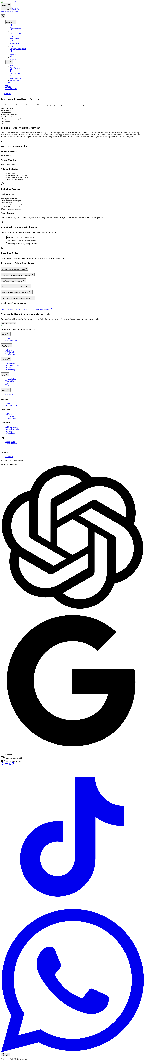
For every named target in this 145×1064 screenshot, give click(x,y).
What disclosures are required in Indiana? (15, 293)
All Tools (8, 350)
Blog (19, 9)
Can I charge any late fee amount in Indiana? (16, 298)
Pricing (14, 9)
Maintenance (14, 44)
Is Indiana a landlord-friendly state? (13, 269)
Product (4, 334)
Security (8, 383)
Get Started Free (12, 11)
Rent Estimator (10, 354)
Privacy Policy (10, 379)
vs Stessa (8, 368)
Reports (13, 54)
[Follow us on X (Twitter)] (10, 764)
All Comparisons (11, 363)
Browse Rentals (15, 79)
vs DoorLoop (10, 370)
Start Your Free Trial (8, 323)
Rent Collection (15, 33)
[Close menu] (3, 16)
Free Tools (5, 9)
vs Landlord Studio (12, 365)
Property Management (18, 49)
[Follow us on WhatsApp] (72, 1051)
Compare (5, 359)
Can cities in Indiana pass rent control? (14, 287)
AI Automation (15, 28)
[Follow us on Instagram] (13, 764)
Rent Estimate (15, 73)
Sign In (3, 11)
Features (5, 5)
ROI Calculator (15, 68)
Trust (7, 385)
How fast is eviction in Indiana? (12, 281)
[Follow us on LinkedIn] (5, 764)
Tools (8, 63)
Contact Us (9, 394)
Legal (3, 375)
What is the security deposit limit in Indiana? (16, 275)
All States (7, 94)
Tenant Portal (14, 38)
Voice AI (13, 59)
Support (4, 390)
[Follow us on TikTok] (72, 908)
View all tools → (16, 81)
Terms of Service (11, 381)
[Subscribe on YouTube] (7, 764)
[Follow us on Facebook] (2, 764)
